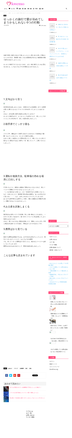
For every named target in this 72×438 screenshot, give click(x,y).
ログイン (52, 361)
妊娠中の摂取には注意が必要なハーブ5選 (59, 65)
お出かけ (10, 368)
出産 (31, 8)
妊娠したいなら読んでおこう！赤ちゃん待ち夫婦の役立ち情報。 (59, 304)
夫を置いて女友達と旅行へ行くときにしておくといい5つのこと (27, 398)
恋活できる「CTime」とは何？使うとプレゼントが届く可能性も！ (59, 328)
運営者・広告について (56, 250)
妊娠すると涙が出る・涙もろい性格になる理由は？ (59, 27)
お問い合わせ (53, 239)
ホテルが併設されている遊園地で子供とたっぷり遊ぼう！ (26, 387)
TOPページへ (53, 237)
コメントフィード (54, 366)
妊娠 (25, 8)
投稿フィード (53, 364)
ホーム (5, 8)
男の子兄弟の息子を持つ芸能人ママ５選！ (59, 77)
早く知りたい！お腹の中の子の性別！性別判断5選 (59, 39)
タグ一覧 (52, 242)
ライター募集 (53, 245)
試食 (30, 368)
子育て (36, 8)
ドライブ (16, 368)
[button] (66, 9)
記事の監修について (55, 247)
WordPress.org (54, 369)
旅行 (26, 368)
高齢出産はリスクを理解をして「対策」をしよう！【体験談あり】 (59, 316)
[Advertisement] (25, 40)
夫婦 (42, 8)
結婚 (20, 8)
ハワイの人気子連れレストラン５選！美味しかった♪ (24, 392)
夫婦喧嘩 (22, 368)
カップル (13, 8)
